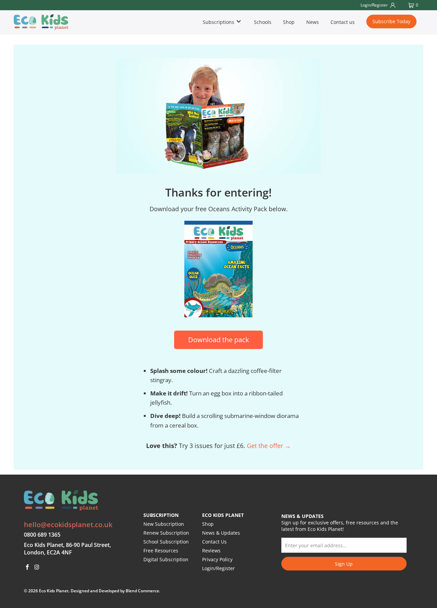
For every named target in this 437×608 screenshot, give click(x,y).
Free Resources (160, 550)
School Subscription (166, 541)
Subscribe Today (391, 21)
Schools (262, 22)
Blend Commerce (142, 591)
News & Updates (221, 533)
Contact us (342, 22)
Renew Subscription (166, 533)
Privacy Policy (217, 559)
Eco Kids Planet (54, 591)
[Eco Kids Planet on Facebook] (27, 567)
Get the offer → (269, 445)
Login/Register (218, 568)
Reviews (211, 550)
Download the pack (218, 339)
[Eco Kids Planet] (46, 21)
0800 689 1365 (42, 534)
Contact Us (214, 541)
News (312, 22)
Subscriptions (219, 22)
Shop (289, 22)
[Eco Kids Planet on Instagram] (37, 567)
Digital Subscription (165, 559)
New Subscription (163, 524)
